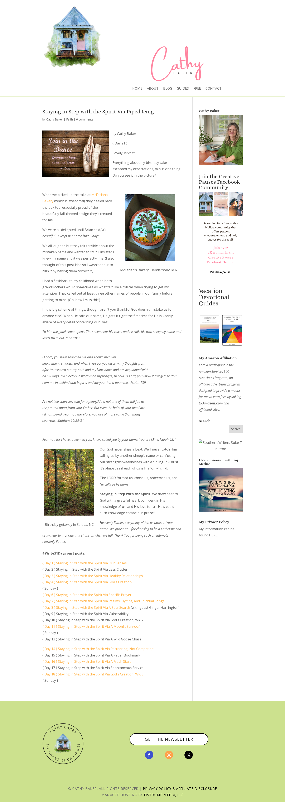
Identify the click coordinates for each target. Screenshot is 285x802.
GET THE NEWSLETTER (169, 739)
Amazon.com (213, 403)
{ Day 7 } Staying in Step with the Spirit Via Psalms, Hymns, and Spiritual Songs (103, 601)
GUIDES (183, 89)
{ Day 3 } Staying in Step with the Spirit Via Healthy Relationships (93, 576)
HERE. (213, 535)
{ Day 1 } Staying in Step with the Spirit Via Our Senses (84, 563)
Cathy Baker (54, 119)
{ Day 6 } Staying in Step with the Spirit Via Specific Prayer (87, 594)
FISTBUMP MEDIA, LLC (164, 795)
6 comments (84, 119)
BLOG (167, 89)
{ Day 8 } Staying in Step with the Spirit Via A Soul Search (86, 607)
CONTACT (214, 89)
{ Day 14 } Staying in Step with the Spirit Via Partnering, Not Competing (98, 648)
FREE (197, 89)
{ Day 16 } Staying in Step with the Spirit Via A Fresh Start (86, 661)
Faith (69, 119)
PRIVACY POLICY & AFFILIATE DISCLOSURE (180, 788)
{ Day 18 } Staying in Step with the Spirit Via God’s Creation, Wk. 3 (93, 674)
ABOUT (153, 89)
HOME (137, 89)
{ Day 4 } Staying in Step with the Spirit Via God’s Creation (87, 582)
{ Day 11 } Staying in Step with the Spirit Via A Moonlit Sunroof (91, 626)
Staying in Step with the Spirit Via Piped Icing (98, 111)
